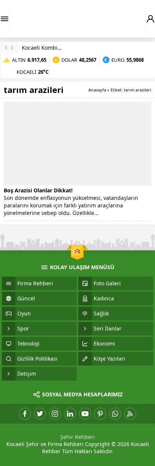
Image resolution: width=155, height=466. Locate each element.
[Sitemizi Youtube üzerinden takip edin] (85, 413)
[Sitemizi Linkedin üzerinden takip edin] (70, 413)
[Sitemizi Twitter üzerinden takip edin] (40, 413)
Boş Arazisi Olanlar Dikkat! (38, 190)
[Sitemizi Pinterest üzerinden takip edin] (100, 413)
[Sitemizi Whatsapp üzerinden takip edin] (115, 413)
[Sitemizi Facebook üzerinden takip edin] (24, 413)
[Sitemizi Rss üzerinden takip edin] (130, 413)
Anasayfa (97, 90)
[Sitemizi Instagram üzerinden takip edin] (55, 413)
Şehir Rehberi (77, 436)
